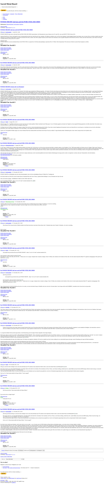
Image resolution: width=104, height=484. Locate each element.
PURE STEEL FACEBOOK (6, 48)
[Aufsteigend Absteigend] (41, 450)
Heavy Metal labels (19, 13)
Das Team (5, 467)
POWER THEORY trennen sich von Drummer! (12, 86)
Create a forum (3, 478)
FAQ (4, 17)
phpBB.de (14, 482)
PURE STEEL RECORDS (5, 47)
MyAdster (2, 480)
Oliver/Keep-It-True (10, 201)
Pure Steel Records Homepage (6, 154)
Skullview (21, 24)
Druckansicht (5, 15)
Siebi (7, 121)
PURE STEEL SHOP (4, 50)
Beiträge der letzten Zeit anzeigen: (11, 450)
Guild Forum (18, 478)
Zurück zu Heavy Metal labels (6, 456)
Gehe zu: (3, 459)
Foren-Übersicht (6, 13)
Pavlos (7, 388)
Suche (4, 18)
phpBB (6, 481)
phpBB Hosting (11, 478)
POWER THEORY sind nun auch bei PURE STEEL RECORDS (20, 22)
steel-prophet (16, 24)
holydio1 (7, 307)
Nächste (3, 450)
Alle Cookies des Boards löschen (14, 467)
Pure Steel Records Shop (5, 155)
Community (12, 13)
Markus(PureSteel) (10, 24)
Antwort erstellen (3, 26)
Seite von (8, 27)
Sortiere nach (26, 450)
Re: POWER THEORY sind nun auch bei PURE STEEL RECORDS (17, 62)
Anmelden (5, 19)
